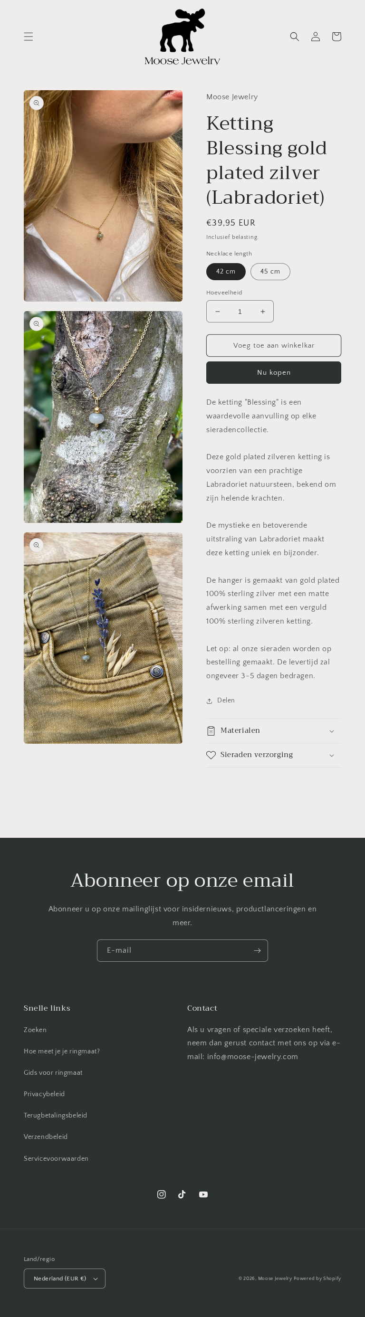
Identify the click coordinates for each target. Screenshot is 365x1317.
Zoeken (35, 1030)
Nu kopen (274, 373)
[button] (28, 36)
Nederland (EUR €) (60, 1278)
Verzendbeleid (46, 1137)
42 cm (226, 271)
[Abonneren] (257, 950)
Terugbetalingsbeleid (55, 1115)
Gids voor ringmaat (53, 1073)
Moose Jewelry (275, 1278)
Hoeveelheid (224, 292)
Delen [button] (226, 700)
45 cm (270, 271)
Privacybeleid (44, 1094)
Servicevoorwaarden (56, 1159)
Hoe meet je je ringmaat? (62, 1051)
